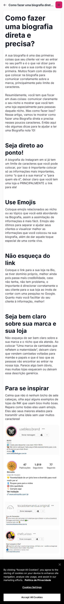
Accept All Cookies (32, 597)
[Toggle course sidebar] (58, 4)
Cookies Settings (32, 587)
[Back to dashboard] (5, 5)
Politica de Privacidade (38, 580)
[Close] (60, 564)
